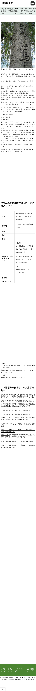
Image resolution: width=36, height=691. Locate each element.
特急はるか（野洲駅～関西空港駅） (3, 11)
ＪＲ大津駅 (23, 249)
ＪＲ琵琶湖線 (15, 365)
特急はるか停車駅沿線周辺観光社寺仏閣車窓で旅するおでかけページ (13, 11)
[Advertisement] (18, 174)
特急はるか (7, 2)
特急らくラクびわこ (8, 417)
